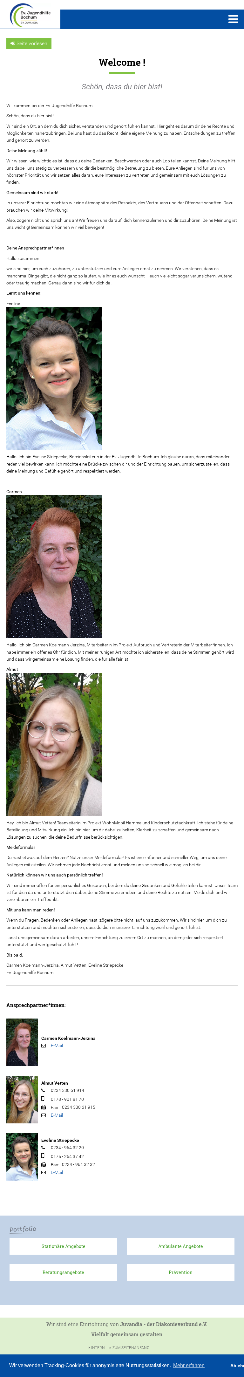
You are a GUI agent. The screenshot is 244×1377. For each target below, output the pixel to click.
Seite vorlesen (31, 43)
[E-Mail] (57, 1045)
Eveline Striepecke (60, 1140)
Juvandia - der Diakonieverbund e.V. (163, 1324)
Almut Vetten (54, 1083)
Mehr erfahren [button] (189, 1365)
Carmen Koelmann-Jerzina (68, 1038)
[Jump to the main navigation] (233, 19)
